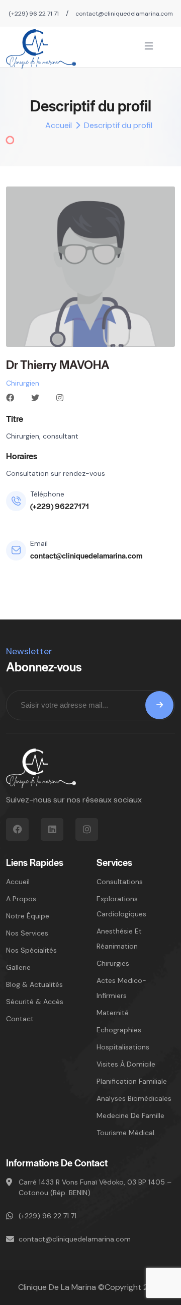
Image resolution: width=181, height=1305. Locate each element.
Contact (20, 1018)
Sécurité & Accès (34, 1001)
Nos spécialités (31, 950)
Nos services (27, 933)
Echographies (119, 1029)
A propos (21, 898)
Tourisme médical (125, 1132)
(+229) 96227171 (59, 506)
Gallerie (18, 967)
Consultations (120, 881)
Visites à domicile (126, 1064)
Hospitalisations (123, 1046)
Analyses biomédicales (134, 1098)
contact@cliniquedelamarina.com (124, 14)
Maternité (113, 1012)
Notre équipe (27, 915)
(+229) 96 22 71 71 (34, 14)
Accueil (58, 125)
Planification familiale (132, 1081)
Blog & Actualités (34, 984)
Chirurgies (113, 963)
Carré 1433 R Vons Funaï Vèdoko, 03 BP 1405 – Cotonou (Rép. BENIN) (95, 1187)
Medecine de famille (130, 1115)
